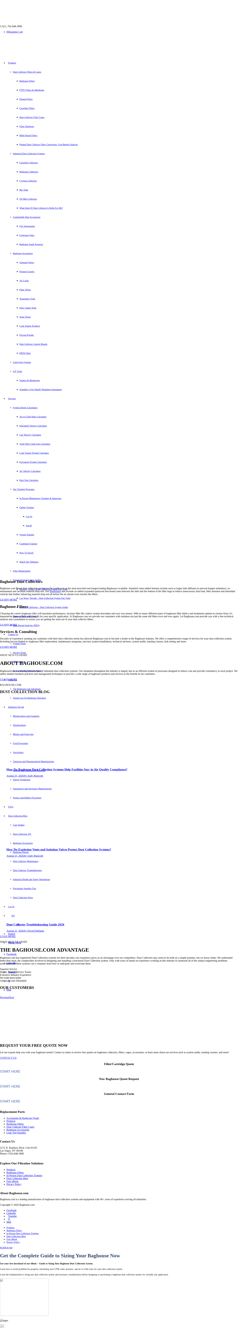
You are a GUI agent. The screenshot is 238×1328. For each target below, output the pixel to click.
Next (11, 997)
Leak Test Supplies (16, 1132)
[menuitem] (122, 1227)
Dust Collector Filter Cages (20, 1126)
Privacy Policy (13, 1184)
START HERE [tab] (10, 1071)
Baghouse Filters (15, 1124)
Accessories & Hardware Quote (22, 1118)
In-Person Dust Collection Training (24, 1175)
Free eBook (12, 1181)
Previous (4, 997)
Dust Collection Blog (17, 1178)
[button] (119, 568)
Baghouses (55, 591)
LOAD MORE (8, 936)
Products (10, 1121)
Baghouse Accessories (17, 1129)
